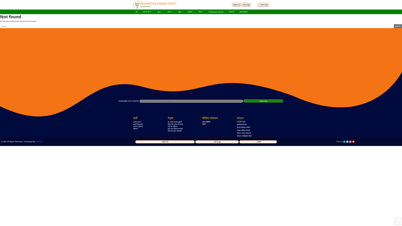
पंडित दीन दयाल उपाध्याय (175, 124)
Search (398, 26)
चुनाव (159, 12)
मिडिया (190, 12)
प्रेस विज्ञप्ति (206, 122)
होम (137, 12)
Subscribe (263, 101)
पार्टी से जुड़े (246, 5)
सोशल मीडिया (243, 12)
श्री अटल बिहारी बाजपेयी (175, 129)
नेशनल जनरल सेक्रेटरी (244, 133)
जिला (200, 12)
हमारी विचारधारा (138, 124)
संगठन (169, 12)
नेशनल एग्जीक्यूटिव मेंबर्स (244, 136)
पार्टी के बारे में (147, 12)
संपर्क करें (231, 12)
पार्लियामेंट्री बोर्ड (242, 124)
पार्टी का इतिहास (138, 126)
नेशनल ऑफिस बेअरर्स (243, 130)
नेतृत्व (180, 12)
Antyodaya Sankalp (216, 12)
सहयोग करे (236, 5)
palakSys (39, 141)
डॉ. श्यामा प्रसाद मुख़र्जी (175, 122)
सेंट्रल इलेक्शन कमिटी (243, 127)
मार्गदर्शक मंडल (241, 122)
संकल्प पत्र (264, 5)
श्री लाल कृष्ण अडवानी (174, 131)
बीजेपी (259, 142)
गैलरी (204, 124)
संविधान (135, 129)
